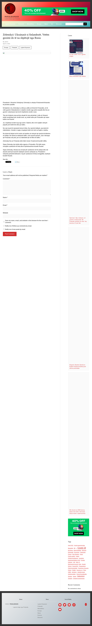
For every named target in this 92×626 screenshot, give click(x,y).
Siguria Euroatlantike (81, 574)
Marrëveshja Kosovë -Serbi (74, 564)
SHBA (69, 572)
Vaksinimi (80, 576)
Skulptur (70, 576)
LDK (74, 562)
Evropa (6, 47)
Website (5, 213)
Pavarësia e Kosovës (83, 568)
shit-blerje (74, 572)
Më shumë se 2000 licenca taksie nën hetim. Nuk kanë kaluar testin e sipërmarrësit (77, 511)
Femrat (69, 554)
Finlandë (14, 47)
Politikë (74, 570)
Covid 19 (82, 548)
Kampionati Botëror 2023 (74, 560)
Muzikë (84, 564)
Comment (6, 179)
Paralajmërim (82, 566)
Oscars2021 (75, 566)
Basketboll (70, 548)
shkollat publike (72, 574)
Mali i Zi (78, 562)
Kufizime (70, 562)
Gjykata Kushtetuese (73, 558)
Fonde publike (71, 556)
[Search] (85, 24)
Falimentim (83, 552)
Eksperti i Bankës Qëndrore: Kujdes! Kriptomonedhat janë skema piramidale (77, 366)
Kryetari (83, 560)
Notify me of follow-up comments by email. (18, 226)
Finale (81, 554)
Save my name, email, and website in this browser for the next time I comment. (26, 221)
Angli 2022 (70, 545)
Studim (74, 576)
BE (74, 548)
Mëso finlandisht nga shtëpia (77, 76)
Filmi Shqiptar (75, 554)
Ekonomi (84, 550)
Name (5, 197)
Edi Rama (70, 550)
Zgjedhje (70, 578)
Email (5, 205)
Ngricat (70, 566)
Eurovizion (76, 552)
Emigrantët (70, 552)
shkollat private (81, 572)
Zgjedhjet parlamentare (79, 578)
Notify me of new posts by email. (15, 229)
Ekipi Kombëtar (77, 550)
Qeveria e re (80, 570)
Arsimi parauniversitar (79, 545)
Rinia (84, 570)
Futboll (77, 556)
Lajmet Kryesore (25, 47)
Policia (69, 570)
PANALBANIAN (12, 16)
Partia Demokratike (72, 568)
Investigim (81, 558)
